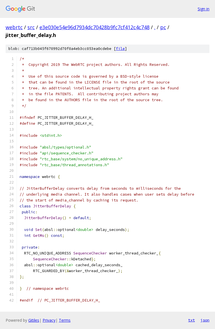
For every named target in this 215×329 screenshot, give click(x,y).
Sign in (203, 8)
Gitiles (33, 320)
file (120, 48)
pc (163, 27)
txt (191, 320)
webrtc (14, 27)
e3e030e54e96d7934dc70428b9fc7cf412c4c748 (94, 27)
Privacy (49, 320)
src (31, 27)
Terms (65, 320)
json (204, 320)
